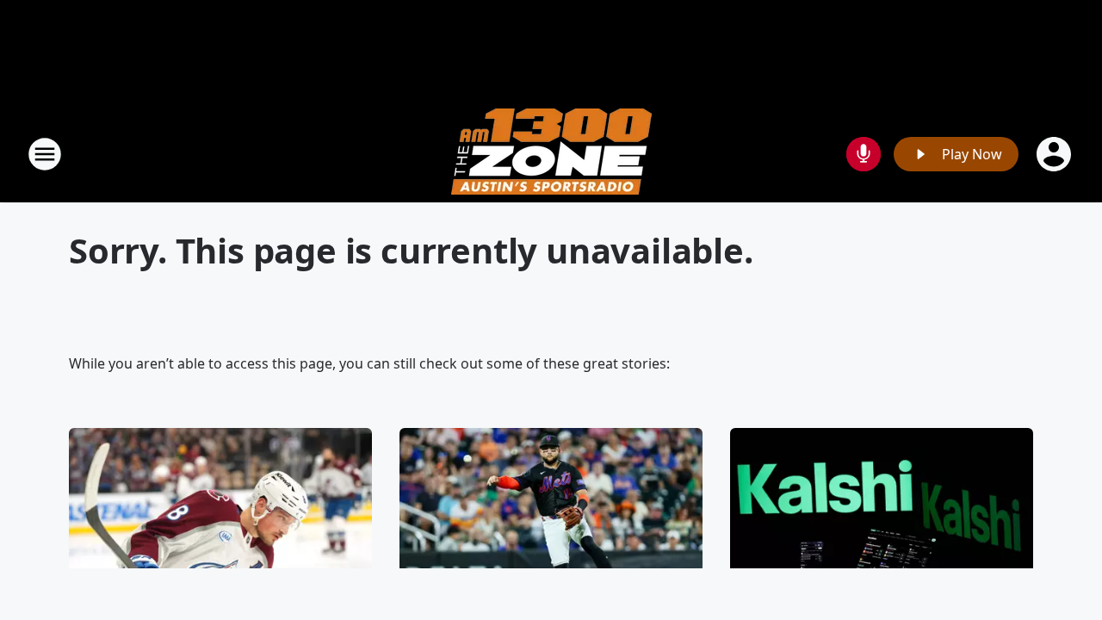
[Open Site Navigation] (45, 154)
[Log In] (1055, 154)
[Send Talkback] (863, 154)
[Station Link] (551, 153)
